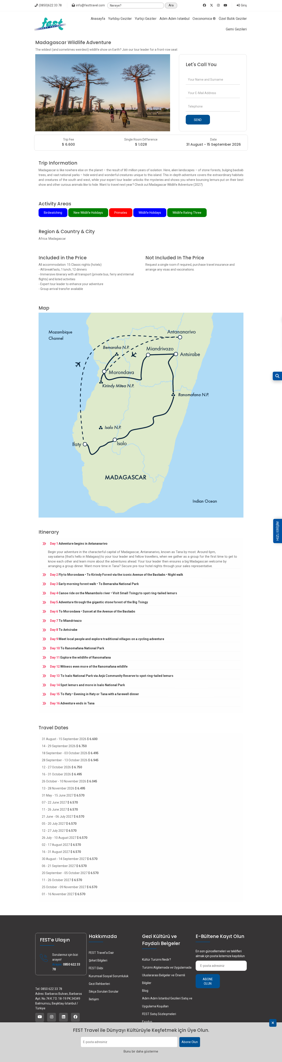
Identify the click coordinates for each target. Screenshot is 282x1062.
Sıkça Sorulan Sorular (104, 991)
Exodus (147, 1021)
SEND (198, 120)
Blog (145, 990)
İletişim (94, 999)
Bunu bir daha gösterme (141, 1052)
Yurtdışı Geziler (120, 19)
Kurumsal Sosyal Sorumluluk (108, 976)
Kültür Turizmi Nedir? (156, 959)
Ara (171, 5)
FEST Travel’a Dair (101, 952)
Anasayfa (98, 19)
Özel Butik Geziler (233, 19)
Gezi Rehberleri (99, 984)
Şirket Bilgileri (98, 960)
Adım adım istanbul (175, 19)
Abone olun (208, 981)
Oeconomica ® (204, 19)
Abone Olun (190, 1042)
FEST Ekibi (96, 968)
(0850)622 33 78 (50, 5)
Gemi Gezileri (236, 29)
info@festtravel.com (90, 5)
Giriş (243, 5)
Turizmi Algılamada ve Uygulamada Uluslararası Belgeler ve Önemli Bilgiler (166, 975)
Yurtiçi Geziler (145, 19)
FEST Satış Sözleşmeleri (159, 1014)
